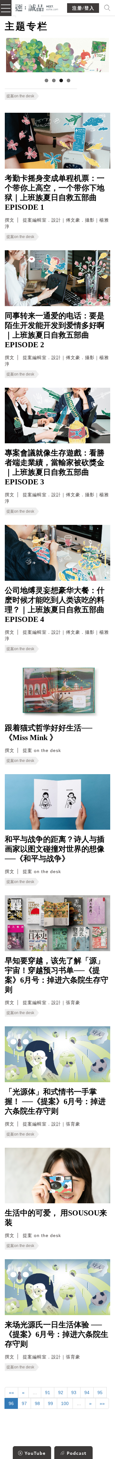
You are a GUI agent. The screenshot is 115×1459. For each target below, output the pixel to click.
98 (37, 1403)
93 (73, 1392)
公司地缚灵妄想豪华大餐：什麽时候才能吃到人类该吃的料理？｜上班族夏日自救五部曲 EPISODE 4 (54, 604)
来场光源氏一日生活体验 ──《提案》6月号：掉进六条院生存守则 (56, 1334)
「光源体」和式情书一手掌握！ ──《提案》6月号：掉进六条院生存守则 (55, 1101)
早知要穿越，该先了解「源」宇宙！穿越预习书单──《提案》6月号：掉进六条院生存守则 (56, 975)
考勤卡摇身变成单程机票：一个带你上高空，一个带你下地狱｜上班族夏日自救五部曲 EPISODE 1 (54, 192)
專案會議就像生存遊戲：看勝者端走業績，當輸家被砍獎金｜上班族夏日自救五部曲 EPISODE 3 (54, 467)
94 (86, 1392)
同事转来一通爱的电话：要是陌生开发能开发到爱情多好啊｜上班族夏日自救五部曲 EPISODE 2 (54, 330)
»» (102, 1403)
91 (47, 1392)
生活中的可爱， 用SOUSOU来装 (56, 1218)
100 (65, 1403)
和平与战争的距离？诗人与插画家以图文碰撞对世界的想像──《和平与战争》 (54, 849)
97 (24, 1403)
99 (50, 1403)
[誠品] (37, 7)
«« (11, 1392)
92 (60, 1392)
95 (100, 1392)
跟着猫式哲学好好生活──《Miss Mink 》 (48, 733)
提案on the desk (20, 96)
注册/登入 (83, 8)
